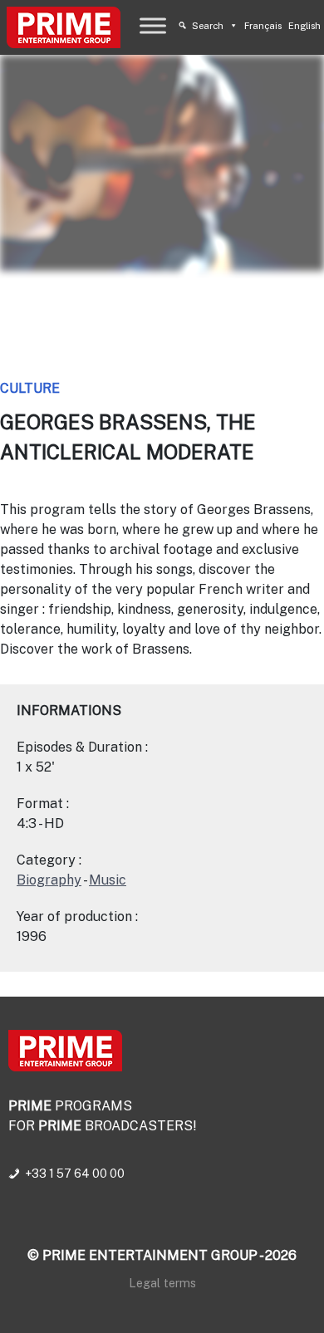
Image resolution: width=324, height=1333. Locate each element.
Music (107, 880)
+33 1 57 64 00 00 (75, 1173)
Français (263, 26)
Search (207, 26)
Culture (30, 388)
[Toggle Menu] (153, 25)
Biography (49, 880)
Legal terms (162, 1283)
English (304, 26)
